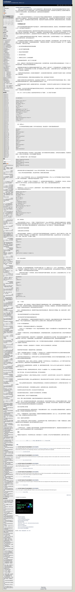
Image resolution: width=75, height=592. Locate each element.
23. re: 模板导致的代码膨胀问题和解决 (8, 309)
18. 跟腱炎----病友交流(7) (7, 538)
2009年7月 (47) (6, 138)
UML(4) (4, 51)
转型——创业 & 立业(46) (7, 83)
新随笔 (4, 10)
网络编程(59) (5, 80)
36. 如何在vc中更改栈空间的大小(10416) (8, 487)
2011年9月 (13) (6, 110)
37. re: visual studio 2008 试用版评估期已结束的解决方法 (8, 386)
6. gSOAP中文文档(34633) (7, 423)
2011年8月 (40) (6, 111)
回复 (34, 446)
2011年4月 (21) (6, 116)
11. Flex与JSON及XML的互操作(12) (8, 524)
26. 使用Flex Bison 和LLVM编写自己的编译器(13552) (8, 467)
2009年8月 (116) (6, 137)
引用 (40, 440)
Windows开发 (47, 440)
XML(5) (4, 59)
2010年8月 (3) (5, 123)
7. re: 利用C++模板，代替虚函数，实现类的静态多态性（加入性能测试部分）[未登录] (8, 194)
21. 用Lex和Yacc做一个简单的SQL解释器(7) (8, 545)
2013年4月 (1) (5, 95)
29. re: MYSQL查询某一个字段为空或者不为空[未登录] (8, 341)
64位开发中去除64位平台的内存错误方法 (23, 7)
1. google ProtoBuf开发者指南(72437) (8, 411)
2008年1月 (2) (5, 157)
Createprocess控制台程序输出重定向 (24, 519)
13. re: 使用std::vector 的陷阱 (8, 231)
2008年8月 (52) (6, 151)
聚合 (6, 13)
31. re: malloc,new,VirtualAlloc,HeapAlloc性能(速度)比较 (8, 351)
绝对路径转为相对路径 (21, 516)
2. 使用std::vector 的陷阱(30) (8, 503)
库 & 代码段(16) (6, 66)
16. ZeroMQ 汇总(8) (6, 535)
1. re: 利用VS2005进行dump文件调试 (8, 166)
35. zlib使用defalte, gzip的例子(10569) (8, 485)
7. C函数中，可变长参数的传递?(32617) (8, 425)
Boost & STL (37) (6, 39)
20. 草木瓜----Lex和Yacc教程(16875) (8, 453)
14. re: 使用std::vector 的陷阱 (8, 241)
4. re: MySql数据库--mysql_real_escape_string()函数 (8, 182)
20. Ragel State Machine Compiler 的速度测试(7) (8, 543)
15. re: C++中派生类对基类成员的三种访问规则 (8, 250)
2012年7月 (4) (5, 98)
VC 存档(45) (5, 52)
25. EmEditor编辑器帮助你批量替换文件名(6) (8, 554)
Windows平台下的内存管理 (22, 525)
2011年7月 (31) (6, 112)
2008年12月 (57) (6, 146)
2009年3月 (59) (6, 143)
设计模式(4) (5, 69)
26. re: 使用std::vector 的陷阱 (8, 324)
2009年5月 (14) (6, 140)
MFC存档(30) (5, 49)
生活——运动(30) (6, 75)
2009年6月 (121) (6, 139)
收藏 (38, 440)
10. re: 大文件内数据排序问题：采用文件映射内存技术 (8, 213)
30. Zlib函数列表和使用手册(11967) (8, 475)
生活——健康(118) (6, 74)
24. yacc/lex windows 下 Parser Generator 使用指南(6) (8, 551)
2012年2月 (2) (5, 104)
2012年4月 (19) (6, 102)
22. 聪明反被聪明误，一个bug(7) (8, 547)
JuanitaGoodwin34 (26, 451)
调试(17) (4, 61)
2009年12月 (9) (6, 132)
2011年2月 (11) (6, 118)
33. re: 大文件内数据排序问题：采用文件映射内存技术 (8, 367)
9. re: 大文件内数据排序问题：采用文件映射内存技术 (8, 204)
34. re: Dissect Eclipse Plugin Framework (8, 373)
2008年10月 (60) (6, 149)
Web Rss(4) (5, 53)
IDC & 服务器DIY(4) (6, 46)
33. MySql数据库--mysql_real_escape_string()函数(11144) (8, 481)
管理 (4, 14)
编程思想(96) (5, 60)
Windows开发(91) (6, 58)
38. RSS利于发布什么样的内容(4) (8, 583)
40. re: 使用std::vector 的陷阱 (8, 402)
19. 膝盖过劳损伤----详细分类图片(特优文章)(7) (8, 541)
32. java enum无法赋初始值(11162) (8, 479)
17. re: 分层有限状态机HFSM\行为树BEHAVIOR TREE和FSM (8, 268)
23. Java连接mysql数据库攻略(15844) (8, 461)
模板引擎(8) (5, 67)
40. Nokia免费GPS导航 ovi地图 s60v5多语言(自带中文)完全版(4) (8, 587)
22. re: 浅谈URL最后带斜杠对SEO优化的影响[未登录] (8, 303)
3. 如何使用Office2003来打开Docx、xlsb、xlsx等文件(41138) (8, 416)
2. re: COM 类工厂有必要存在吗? (8, 172)
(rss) (10, 39)
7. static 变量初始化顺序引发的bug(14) (8, 514)
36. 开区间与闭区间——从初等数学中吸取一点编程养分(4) (8, 578)
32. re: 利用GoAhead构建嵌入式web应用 (8, 360)
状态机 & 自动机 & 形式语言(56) (8, 88)
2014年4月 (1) (5, 94)
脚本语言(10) (5, 63)
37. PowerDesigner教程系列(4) (8, 581)
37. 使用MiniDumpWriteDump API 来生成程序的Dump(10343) (8, 489)
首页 (4, 9)
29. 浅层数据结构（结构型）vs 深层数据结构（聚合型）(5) (8, 563)
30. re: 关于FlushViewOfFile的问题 (8, 345)
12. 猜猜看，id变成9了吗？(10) (8, 526)
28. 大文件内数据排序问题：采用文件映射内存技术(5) (8, 560)
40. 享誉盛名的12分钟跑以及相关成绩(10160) (8, 497)
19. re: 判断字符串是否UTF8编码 (8, 284)
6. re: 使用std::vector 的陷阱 (8, 189)
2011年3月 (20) (6, 117)
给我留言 (5, 34)
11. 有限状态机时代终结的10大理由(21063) (8, 433)
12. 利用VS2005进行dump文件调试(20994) (8, 435)
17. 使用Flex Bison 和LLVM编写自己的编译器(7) (8, 537)
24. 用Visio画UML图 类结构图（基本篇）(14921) (8, 463)
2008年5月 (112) (6, 154)
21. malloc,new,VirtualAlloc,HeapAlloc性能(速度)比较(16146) (8, 456)
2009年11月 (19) (6, 133)
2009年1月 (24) (6, 145)
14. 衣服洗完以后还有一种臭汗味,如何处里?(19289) (8, 441)
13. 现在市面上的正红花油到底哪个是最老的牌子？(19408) (8, 438)
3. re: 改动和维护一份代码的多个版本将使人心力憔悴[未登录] (8, 177)
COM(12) (5, 43)
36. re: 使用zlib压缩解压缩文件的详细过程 (8, 382)
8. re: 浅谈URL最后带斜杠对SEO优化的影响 (8, 200)
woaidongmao (7, 1)
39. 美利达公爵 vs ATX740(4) (7, 585)
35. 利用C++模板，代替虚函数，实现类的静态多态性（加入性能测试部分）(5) (8, 575)
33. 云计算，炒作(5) (6, 570)
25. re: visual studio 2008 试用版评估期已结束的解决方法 (8, 319)
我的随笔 (5, 28)
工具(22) (4, 62)
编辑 (37, 440)
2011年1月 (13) (6, 119)
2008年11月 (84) (6, 147)
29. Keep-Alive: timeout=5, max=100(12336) (8, 473)
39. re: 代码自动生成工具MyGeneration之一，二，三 (8, 397)
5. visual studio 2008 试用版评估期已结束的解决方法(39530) (8, 421)
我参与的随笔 (5, 31)
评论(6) (34, 440)
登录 (20, 497)
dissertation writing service (28, 468)
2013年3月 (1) (5, 96)
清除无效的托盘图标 (21, 521)
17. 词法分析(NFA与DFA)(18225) (8, 448)
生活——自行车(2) (6, 76)
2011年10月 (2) (6, 109)
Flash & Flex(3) (6, 44)
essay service (25, 484)
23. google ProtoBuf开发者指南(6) (8, 549)
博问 (27, 530)
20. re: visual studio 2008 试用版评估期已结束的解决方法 (8, 289)
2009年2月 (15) (6, 144)
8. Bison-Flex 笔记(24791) (7, 426)
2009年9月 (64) (6, 136)
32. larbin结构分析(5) (6, 569)
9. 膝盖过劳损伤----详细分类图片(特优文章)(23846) (8, 429)
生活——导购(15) (6, 73)
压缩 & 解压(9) (5, 81)
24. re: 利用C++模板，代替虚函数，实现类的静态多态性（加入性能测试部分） (8, 313)
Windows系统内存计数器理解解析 (23, 528)
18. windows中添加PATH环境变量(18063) (8, 450)
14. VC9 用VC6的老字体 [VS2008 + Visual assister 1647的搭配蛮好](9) (8, 531)
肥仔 (27, 440)
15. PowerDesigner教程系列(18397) (8, 443)
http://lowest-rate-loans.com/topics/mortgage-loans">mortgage (41, 448)
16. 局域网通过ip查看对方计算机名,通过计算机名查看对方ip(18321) (8, 445)
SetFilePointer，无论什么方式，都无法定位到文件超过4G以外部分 (28, 523)
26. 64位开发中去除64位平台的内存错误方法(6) (8, 556)
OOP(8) (4, 50)
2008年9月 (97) (6, 150)
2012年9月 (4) (5, 97)
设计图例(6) (5, 70)
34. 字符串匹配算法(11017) (8, 482)
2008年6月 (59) (6, 153)
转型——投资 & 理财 (7, 86)
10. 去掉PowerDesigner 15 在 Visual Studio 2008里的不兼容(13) (8, 521)
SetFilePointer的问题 (21, 524)
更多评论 (36, 446)
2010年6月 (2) (5, 125)
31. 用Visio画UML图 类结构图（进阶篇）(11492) (8, 477)
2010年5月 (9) (5, 126)
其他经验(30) (5, 68)
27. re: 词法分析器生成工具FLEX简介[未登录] (8, 329)
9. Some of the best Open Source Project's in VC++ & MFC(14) (8, 518)
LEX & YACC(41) (6, 47)
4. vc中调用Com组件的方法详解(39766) (8, 419)
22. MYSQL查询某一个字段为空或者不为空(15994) (8, 458)
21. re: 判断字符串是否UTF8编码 (8, 296)
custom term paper (26, 476)
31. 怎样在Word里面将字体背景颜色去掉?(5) (8, 568)
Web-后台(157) (5, 54)
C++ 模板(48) (5, 42)
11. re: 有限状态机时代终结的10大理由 (8, 221)
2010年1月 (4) (5, 131)
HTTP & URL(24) (6, 45)
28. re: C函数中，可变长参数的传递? (8, 337)
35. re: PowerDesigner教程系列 (8, 377)
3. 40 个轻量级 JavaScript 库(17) (7, 505)
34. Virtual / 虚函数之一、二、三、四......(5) (7, 572)
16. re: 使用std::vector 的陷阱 (8, 257)
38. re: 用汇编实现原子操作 (8, 393)
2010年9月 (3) (5, 122)
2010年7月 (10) (6, 124)
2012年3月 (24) (6, 103)
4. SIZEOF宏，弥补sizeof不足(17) (8, 507)
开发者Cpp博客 (6, 8)
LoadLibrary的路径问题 (21, 518)
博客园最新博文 (24, 530)
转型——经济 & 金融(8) (7, 85)
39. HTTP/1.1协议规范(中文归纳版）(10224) (8, 494)
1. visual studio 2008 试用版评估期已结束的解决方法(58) (8, 501)
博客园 (20, 530)
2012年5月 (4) (5, 101)
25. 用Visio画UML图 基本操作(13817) (8, 465)
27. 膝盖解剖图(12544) (7, 469)
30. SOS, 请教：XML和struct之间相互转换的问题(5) (8, 566)
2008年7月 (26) (6, 152)
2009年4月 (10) (6, 142)
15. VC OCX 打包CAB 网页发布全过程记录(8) (8, 534)
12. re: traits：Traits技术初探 (8, 227)
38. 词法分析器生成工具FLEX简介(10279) (8, 492)
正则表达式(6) (5, 82)
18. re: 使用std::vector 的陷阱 (8, 276)
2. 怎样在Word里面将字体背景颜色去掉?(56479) (8, 413)
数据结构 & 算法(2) (6, 77)
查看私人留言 (5, 36)
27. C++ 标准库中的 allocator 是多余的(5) (8, 558)
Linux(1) (4, 48)
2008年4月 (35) (6, 156)
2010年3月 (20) (6, 129)
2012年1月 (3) (5, 105)
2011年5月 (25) (6, 115)
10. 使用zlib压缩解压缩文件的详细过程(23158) (8, 431)
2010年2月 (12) (6, 130)
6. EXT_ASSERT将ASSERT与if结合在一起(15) (8, 512)
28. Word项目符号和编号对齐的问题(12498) (8, 471)
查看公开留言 (5, 35)
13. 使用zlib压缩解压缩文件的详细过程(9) (8, 528)
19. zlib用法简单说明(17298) (8, 451)
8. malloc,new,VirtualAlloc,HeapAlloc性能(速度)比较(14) (8, 516)
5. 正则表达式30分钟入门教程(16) (8, 509)
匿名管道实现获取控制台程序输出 (23, 520)
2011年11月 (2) (6, 108)
